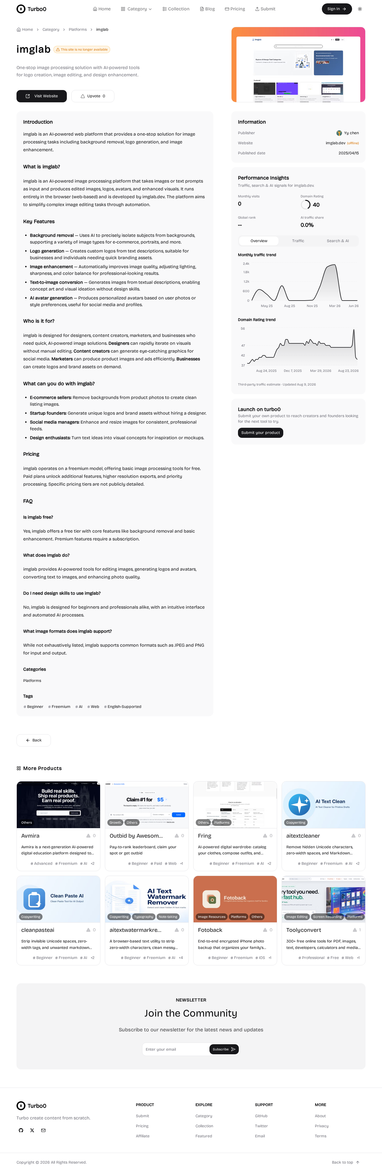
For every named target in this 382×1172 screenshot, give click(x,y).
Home (104, 8)
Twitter (261, 1126)
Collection (179, 8)
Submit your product (260, 432)
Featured (203, 1136)
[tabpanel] (298, 313)
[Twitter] (32, 1130)
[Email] (43, 1130)
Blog (210, 8)
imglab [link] (102, 29)
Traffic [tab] (298, 240)
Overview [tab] (259, 240)
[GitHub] (20, 1130)
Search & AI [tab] (338, 240)
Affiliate (143, 1136)
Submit (268, 8)
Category (137, 8)
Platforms (78, 29)
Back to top (342, 1162)
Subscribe (221, 1049)
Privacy (322, 1126)
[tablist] (298, 241)
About (320, 1116)
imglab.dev (335, 143)
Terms (320, 1136)
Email (260, 1136)
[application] (298, 285)
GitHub (261, 1116)
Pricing (237, 8)
